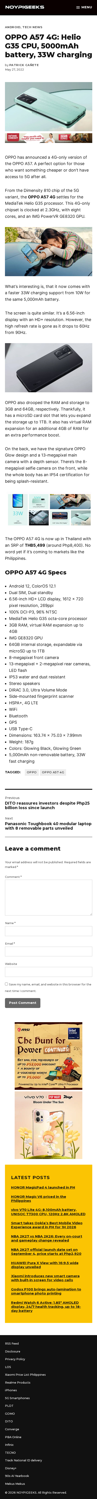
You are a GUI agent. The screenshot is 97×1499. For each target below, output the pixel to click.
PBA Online (13, 1437)
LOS (8, 1367)
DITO (9, 1421)
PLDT (9, 1405)
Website (11, 964)
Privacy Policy (15, 1359)
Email (10, 943)
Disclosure (12, 1351)
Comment (13, 877)
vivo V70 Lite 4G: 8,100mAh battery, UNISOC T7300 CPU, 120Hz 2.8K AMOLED (48, 1211)
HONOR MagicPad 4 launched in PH (43, 1187)
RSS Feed (12, 1343)
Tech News (32, 27)
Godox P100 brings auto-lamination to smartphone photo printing (46, 1291)
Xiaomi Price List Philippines (25, 1374)
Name (10, 923)
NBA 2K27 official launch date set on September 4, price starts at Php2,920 (46, 1251)
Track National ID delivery (23, 1460)
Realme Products (17, 1382)
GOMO (10, 1413)
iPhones (11, 1390)
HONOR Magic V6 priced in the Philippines (38, 1198)
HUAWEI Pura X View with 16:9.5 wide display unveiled (45, 1265)
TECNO (10, 1452)
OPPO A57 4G (53, 772)
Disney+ (10, 1468)
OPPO (32, 772)
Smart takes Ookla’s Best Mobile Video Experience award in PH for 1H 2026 (47, 1225)
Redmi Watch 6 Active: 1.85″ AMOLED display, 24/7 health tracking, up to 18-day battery (46, 1306)
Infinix (9, 1444)
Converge (12, 1429)
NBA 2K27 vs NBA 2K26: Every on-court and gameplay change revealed (46, 1238)
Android (13, 27)
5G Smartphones (17, 1398)
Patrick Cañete (24, 65)
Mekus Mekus (15, 1483)
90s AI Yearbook (17, 1476)
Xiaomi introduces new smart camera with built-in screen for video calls (45, 1278)
